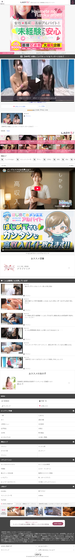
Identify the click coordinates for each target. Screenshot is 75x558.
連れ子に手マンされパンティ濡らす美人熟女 (38, 286)
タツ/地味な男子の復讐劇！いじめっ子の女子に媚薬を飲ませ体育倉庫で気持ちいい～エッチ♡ (49, 316)
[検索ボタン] (72, 2)
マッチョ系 (41, 446)
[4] (32, 110)
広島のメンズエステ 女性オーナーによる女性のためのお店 (37, 98)
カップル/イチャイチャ (8, 464)
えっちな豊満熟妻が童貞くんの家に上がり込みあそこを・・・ (44, 330)
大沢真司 (41, 424)
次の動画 (71, 165)
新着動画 (6, 401)
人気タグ (3, 486)
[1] (28, 110)
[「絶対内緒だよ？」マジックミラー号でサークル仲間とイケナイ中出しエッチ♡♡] (52, 511)
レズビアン (4, 477)
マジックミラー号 (6, 495)
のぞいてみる (57, 523)
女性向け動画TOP (6, 546)
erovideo (3, 491)
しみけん (41, 415)
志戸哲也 (3, 428)
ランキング (7, 406)
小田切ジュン (5, 424)
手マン (38, 159)
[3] (31, 110)
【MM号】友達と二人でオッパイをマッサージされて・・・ (18, 532)
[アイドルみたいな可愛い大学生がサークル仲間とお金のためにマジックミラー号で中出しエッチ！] (34, 511)
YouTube (3, 500)
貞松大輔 (41, 420)
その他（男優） (43, 437)
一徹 (2, 415)
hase (8, 131)
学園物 (3, 469)
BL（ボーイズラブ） (44, 477)
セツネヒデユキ (6, 437)
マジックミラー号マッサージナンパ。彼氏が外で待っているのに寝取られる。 (49, 345)
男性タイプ (4, 442)
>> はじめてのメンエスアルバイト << (37, 253)
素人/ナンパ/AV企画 (7, 473)
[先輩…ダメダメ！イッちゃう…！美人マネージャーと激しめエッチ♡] (15, 511)
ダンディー (41, 451)
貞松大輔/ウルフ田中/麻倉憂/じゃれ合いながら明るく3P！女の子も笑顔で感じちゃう (49, 302)
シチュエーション (6, 460)
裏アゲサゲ (41, 491)
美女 (66, 159)
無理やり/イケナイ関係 (45, 473)
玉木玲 (3, 433)
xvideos (40, 495)
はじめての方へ (43, 546)
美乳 (57, 159)
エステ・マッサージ (44, 469)
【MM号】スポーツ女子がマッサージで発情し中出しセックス (44, 359)
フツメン (3, 455)
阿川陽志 (41, 433)
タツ (2, 420)
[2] (29, 110)
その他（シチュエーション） (47, 482)
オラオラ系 (4, 451)
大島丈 (40, 428)
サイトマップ (5, 550)
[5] (34, 110)
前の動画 (4, 165)
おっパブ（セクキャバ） (8, 482)
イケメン (3, 446)
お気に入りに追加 (20, 106)
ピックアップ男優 (6, 411)
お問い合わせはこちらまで (46, 550)
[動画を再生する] (12, 118)
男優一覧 (44, 401)
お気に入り (44, 406)
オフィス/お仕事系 (44, 464)
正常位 (48, 159)
